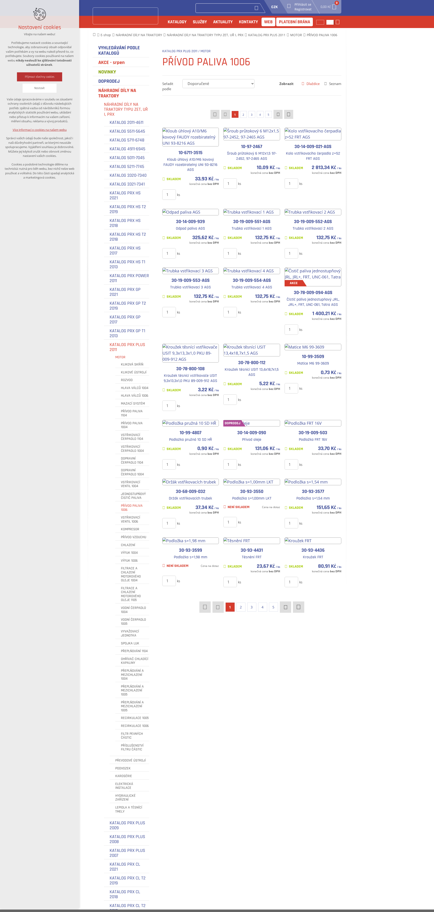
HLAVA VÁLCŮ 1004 (134, 388)
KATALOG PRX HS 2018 (125, 223)
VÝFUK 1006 (129, 561)
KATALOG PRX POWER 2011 (129, 278)
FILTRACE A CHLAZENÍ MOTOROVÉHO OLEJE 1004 (131, 574)
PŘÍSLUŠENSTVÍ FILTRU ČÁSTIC (132, 748)
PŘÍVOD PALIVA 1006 (132, 508)
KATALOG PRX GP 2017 (125, 320)
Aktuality (223, 22)
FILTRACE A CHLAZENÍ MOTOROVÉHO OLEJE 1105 (131, 594)
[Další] (278, 114)
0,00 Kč (329, 5)
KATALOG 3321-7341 (127, 184)
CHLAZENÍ (128, 545)
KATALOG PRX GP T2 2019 (128, 306)
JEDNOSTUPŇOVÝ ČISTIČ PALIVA (133, 496)
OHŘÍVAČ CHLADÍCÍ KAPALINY (134, 661)
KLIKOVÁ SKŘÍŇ (132, 365)
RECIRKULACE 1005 (135, 718)
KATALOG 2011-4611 (126, 122)
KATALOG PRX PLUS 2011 (127, 347)
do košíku (196, 194)
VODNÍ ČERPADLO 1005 (133, 622)
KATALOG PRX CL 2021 (125, 867)
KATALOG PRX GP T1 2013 (127, 333)
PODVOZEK (123, 768)
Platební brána (294, 22)
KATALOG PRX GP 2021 (125, 292)
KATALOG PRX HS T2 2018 (128, 237)
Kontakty (248, 22)
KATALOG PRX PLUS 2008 (127, 839)
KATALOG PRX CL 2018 (125, 894)
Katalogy (177, 22)
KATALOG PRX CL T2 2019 (128, 881)
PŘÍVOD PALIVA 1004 (132, 425)
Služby (200, 22)
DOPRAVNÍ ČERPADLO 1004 (132, 472)
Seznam (335, 83)
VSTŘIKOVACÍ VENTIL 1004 (130, 484)
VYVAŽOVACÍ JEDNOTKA (130, 633)
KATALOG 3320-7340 (128, 175)
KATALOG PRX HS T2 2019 (128, 209)
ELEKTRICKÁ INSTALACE (124, 786)
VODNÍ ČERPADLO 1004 (133, 610)
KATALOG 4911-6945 (127, 148)
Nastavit (39, 88)
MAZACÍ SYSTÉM (133, 404)
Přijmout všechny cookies (39, 77)
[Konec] (288, 114)
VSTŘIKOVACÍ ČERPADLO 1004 (132, 449)
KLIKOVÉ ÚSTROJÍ (133, 372)
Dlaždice (313, 83)
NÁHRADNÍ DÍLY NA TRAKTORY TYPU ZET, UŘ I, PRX (126, 109)
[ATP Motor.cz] (125, 15)
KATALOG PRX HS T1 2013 (127, 264)
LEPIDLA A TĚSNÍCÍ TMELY (128, 809)
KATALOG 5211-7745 (127, 166)
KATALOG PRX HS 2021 (125, 195)
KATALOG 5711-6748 (127, 140)
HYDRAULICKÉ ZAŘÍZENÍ (125, 798)
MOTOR (120, 357)
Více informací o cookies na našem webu (40, 130)
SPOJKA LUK (130, 643)
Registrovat (303, 9)
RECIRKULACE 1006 (135, 726)
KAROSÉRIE (123, 776)
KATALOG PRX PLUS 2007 (127, 853)
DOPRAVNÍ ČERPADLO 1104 (132, 460)
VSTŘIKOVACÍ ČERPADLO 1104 (132, 437)
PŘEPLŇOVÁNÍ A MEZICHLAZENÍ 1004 (132, 675)
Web (268, 22)
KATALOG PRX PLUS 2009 (127, 825)
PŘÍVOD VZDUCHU (133, 537)
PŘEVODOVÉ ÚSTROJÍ (130, 761)
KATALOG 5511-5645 (127, 131)
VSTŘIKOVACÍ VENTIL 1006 (130, 519)
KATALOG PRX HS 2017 (125, 251)
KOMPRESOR (130, 529)
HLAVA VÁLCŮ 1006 (134, 396)
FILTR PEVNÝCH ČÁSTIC (132, 736)
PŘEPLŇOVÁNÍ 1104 (134, 651)
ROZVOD (127, 380)
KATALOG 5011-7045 (127, 157)
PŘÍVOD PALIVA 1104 (132, 413)
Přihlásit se (303, 4)
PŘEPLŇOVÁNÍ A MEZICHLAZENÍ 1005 (132, 691)
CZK (274, 6)
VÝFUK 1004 (129, 553)
